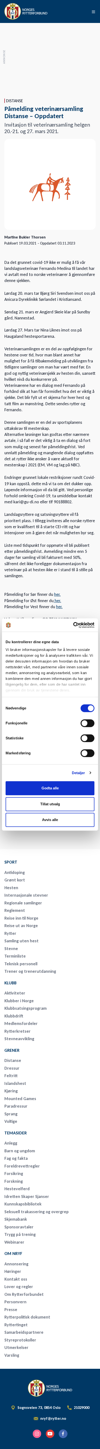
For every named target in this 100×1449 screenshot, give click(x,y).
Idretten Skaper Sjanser (26, 1196)
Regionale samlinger (23, 903)
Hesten (11, 887)
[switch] (87, 723)
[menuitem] (38, 862)
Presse (10, 1309)
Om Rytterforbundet (24, 1294)
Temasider (15, 1133)
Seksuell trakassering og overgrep (36, 1211)
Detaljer (78, 773)
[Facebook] (63, 1433)
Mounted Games (20, 1098)
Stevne (11, 948)
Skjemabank (15, 1219)
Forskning (13, 1181)
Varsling (11, 1355)
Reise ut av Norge (21, 925)
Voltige (10, 1121)
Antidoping (14, 872)
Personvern (15, 1302)
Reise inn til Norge (21, 918)
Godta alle (50, 788)
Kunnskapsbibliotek (23, 1204)
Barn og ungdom (19, 1150)
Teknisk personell (20, 963)
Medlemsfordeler (21, 1023)
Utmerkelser (16, 1347)
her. (57, 594)
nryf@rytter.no (53, 1418)
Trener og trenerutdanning (30, 971)
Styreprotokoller (20, 1340)
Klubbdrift (13, 1016)
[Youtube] (50, 1433)
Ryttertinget (16, 1324)
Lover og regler (18, 1286)
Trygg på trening (20, 1234)
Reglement (14, 910)
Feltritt (11, 1075)
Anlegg (10, 1143)
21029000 (81, 1408)
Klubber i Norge (19, 1000)
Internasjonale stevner (26, 895)
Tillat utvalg (50, 804)
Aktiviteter (14, 993)
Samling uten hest (21, 941)
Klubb (10, 983)
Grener (11, 1050)
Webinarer (14, 1242)
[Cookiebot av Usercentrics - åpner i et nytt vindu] (73, 625)
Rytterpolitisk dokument (27, 1317)
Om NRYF (13, 1253)
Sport (10, 862)
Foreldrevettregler (22, 1166)
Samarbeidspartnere (23, 1332)
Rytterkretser (17, 1031)
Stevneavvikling (19, 1038)
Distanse (12, 1060)
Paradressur (15, 1106)
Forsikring (13, 1173)
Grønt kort (14, 880)
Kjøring (11, 1091)
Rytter (10, 933)
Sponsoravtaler (18, 1227)
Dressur (11, 1068)
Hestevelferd (17, 1188)
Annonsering (16, 1264)
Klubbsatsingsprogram (25, 1008)
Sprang (10, 1114)
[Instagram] (37, 1433)
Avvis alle (50, 820)
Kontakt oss (15, 1279)
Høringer (12, 1271)
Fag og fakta (16, 1158)
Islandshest (15, 1083)
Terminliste (15, 956)
